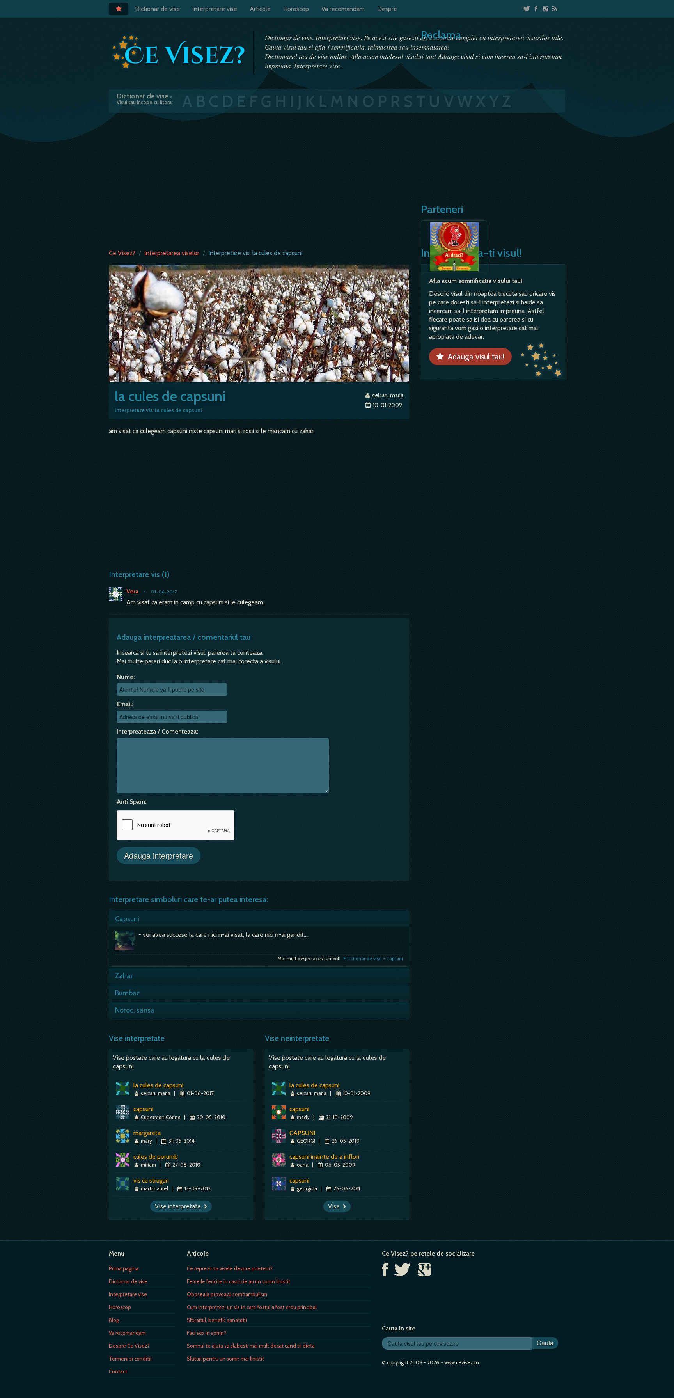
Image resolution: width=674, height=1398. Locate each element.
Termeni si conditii (130, 1358)
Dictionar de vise (157, 8)
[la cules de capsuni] (259, 322)
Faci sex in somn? (206, 1333)
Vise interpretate (179, 1206)
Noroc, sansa (134, 1010)
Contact (118, 1371)
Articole (260, 8)
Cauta (545, 1342)
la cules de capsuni (158, 1085)
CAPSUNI (302, 1133)
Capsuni (127, 919)
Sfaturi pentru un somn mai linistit (225, 1358)
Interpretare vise (214, 8)
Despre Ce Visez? (129, 1346)
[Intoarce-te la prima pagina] (179, 52)
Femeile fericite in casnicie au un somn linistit (238, 1281)
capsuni (143, 1109)
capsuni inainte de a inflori (324, 1156)
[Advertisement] (337, 179)
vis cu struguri (151, 1180)
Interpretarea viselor (171, 253)
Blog (114, 1320)
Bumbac (127, 993)
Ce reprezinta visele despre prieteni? (230, 1268)
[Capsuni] (126, 942)
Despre (387, 8)
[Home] (118, 9)
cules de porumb (155, 1156)
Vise (335, 1206)
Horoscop (296, 8)
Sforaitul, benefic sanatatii (217, 1320)
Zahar (124, 976)
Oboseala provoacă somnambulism (227, 1294)
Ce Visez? (122, 253)
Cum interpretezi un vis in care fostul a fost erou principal (252, 1307)
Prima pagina (123, 1268)
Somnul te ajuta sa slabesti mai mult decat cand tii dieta (251, 1346)
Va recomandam (343, 8)
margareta (147, 1133)
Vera (132, 591)
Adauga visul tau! (474, 356)
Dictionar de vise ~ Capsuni (374, 958)
